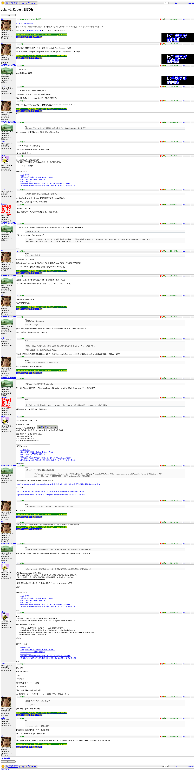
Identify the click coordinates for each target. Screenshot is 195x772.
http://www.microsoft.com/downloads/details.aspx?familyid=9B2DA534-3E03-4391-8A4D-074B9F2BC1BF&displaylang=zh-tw (58, 484)
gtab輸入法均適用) (64, 183)
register (192, 3)
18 (17, 378)
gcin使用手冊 (25, 175)
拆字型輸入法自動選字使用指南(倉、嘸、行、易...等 (39, 183)
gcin (21, 3)
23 (17, 522)
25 (17, 563)
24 (17, 543)
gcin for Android (25, 181)
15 (17, 317)
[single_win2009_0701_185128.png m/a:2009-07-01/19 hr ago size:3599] (20, 463)
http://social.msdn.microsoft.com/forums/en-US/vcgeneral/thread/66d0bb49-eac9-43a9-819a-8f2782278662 (51, 495)
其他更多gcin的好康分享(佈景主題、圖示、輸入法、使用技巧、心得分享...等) (48, 185)
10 (17, 204)
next (8, 758)
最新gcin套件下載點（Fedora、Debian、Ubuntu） (37, 177)
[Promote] (160, 19)
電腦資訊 (13, 3)
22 (17, 500)
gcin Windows (30, 3)
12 (17, 251)
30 (17, 736)
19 (17, 397)
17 (17, 356)
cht (6, 3)
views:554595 (5, 769)
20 (17, 416)
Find (176, 3)
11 (17, 223)
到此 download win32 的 (33, 30)
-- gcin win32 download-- (24, 23)
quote (184, 19)
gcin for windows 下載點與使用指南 (32, 179)
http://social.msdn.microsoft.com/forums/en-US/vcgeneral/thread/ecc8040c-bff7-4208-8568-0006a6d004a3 (51, 491)
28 (17, 696)
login (189, 3)
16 (17, 338)
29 (17, 718)
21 (17, 465)
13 (17, 276)
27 (17, 663)
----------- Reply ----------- (8, 15)
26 (17, 612)
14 (17, 295)
